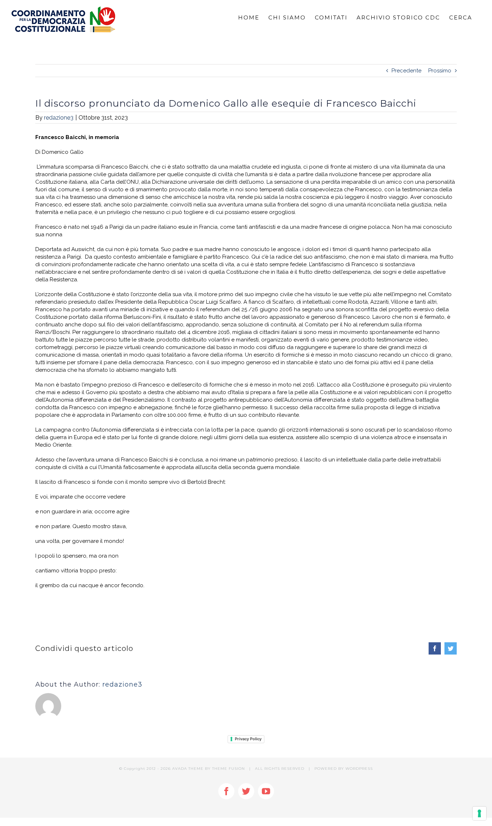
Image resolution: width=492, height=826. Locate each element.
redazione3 (58, 117)
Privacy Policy (248, 738)
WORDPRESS (359, 768)
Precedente (406, 70)
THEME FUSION (228, 768)
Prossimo (439, 70)
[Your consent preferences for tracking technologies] (479, 813)
